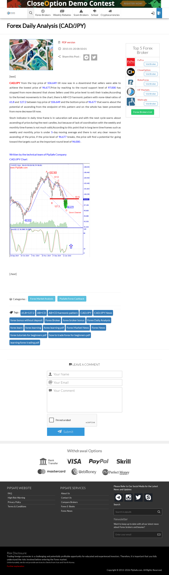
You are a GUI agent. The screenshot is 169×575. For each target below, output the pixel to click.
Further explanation (15, 566)
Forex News (98, 327)
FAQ (10, 493)
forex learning (33, 327)
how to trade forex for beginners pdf (69, 335)
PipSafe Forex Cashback (72, 298)
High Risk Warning (16, 497)
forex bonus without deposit (26, 320)
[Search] (159, 512)
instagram (132, 496)
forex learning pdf (54, 327)
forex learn (16, 327)
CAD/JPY (86, 312)
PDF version (68, 42)
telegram (122, 497)
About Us (65, 493)
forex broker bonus (73, 320)
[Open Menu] (153, 13)
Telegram (88, 58)
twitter (96, 57)
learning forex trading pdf (24, 342)
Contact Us (66, 497)
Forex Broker (52, 320)
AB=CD (41, 312)
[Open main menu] (30, 13)
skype (151, 496)
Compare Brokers (69, 502)
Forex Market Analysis (41, 298)
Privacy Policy (14, 502)
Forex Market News (78, 327)
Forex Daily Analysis (98, 320)
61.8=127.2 (27, 312)
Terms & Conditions (17, 506)
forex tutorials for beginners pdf (28, 335)
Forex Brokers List (142, 112)
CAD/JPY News (103, 312)
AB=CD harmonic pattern (63, 312)
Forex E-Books (68, 506)
